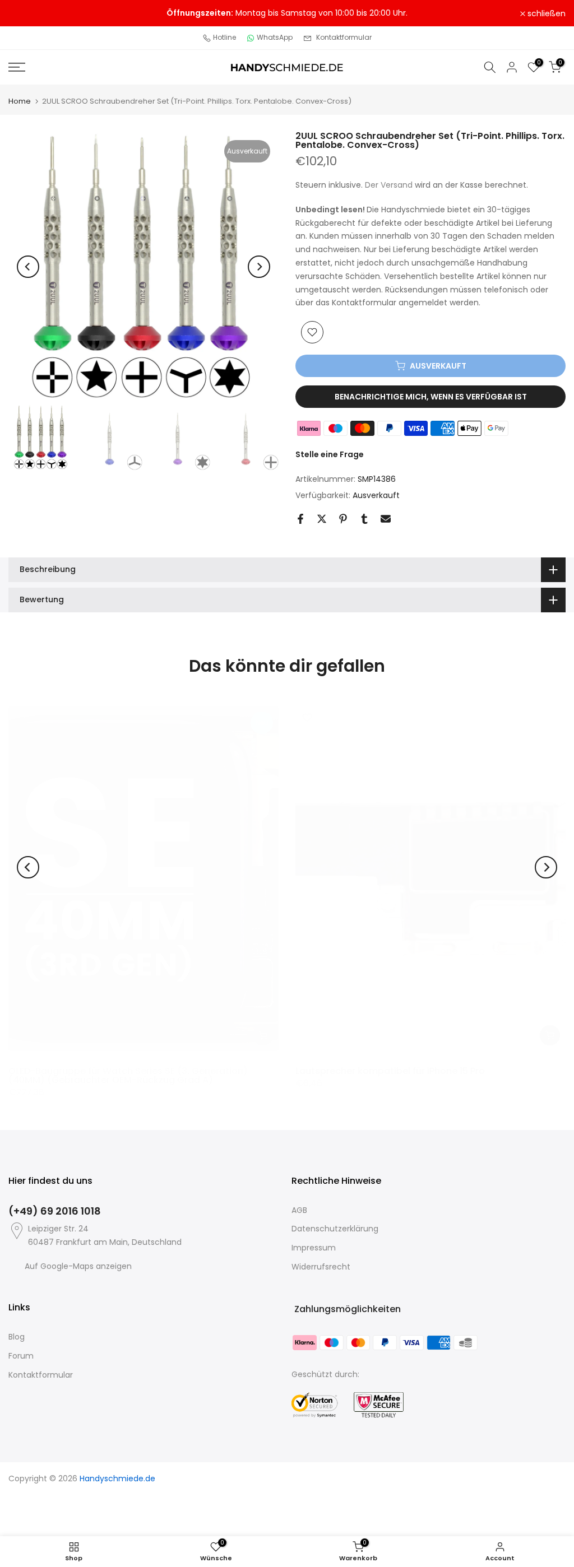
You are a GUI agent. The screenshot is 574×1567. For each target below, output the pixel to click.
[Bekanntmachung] (287, 13)
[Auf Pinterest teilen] (343, 519)
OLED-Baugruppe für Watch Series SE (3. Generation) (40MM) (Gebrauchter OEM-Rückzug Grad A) (128, 1075)
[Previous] (28, 266)
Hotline (224, 37)
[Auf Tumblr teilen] (364, 519)
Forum (21, 1355)
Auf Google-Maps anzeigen (78, 1266)
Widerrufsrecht (320, 1266)
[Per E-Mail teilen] (386, 519)
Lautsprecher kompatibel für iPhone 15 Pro (390, 1070)
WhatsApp (274, 37)
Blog (16, 1336)
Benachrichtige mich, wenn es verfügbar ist (431, 396)
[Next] (259, 266)
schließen (33, 13)
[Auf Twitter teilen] (322, 519)
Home (19, 101)
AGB (299, 1210)
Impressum (313, 1247)
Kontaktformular (344, 37)
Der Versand (389, 184)
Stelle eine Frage (329, 454)
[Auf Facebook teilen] (300, 519)
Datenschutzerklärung (334, 1228)
